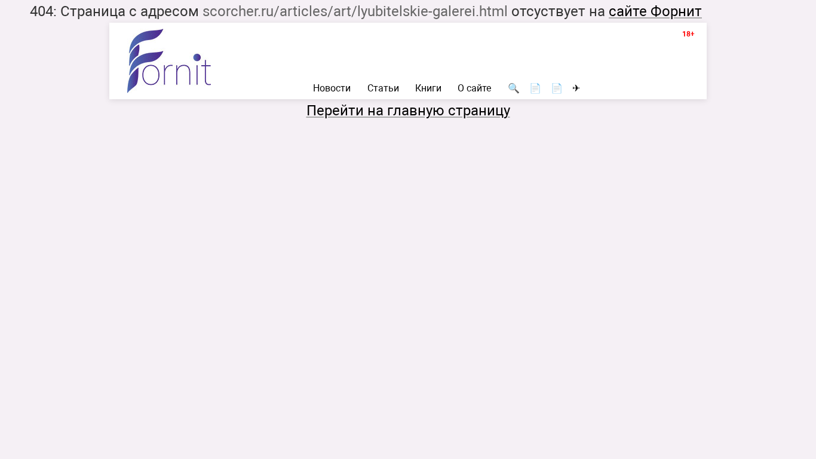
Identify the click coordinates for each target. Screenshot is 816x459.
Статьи (383, 88)
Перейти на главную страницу (408, 110)
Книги (428, 88)
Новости (332, 88)
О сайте (474, 88)
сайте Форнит (655, 11)
